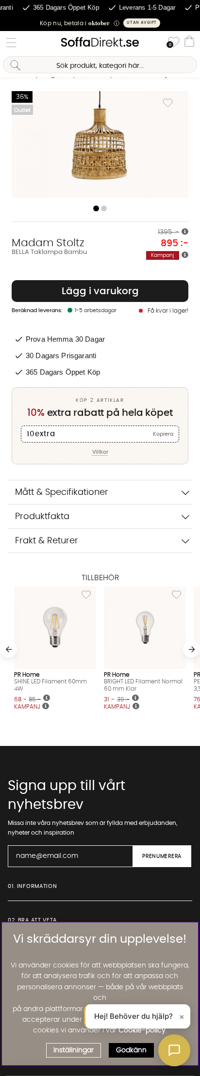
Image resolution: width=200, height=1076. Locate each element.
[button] (100, 23)
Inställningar (73, 1050)
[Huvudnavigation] (11, 42)
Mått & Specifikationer (61, 492)
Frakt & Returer (46, 540)
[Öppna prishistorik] (185, 232)
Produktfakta (42, 516)
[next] (191, 649)
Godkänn (131, 1050)
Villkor (100, 452)
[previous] (8, 649)
